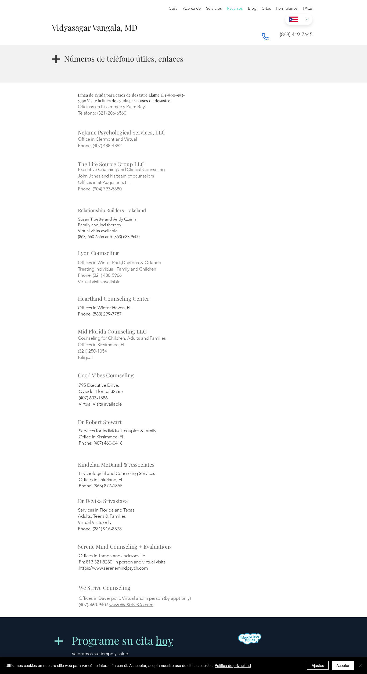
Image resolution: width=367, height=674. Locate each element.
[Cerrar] (360, 665)
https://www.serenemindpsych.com (113, 568)
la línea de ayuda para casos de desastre (134, 100)
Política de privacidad (233, 665)
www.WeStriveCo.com (131, 604)
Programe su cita (122, 640)
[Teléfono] (265, 36)
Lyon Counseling (98, 252)
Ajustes (318, 665)
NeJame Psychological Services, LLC (121, 132)
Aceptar (343, 665)
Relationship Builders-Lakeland (112, 210)
